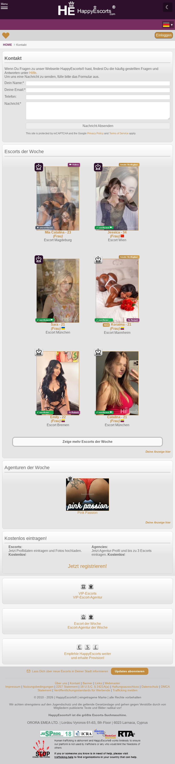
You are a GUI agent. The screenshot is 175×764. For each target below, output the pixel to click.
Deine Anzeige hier (158, 451)
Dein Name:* (14, 83)
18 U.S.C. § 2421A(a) (94, 686)
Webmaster (112, 683)
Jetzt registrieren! (87, 566)
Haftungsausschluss (125, 686)
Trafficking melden (125, 690)
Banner (87, 683)
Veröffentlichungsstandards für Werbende (82, 690)
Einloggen (164, 35)
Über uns (61, 683)
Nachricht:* (12, 103)
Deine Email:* (14, 90)
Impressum (12, 686)
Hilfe (32, 73)
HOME (7, 44)
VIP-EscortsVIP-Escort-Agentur (87, 595)
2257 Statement (67, 686)
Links (98, 683)
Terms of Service (118, 133)
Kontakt (75, 683)
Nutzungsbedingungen (38, 686)
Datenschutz (149, 686)
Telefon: (10, 96)
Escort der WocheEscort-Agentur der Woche (88, 625)
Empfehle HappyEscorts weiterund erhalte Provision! (87, 655)
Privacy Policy (95, 133)
